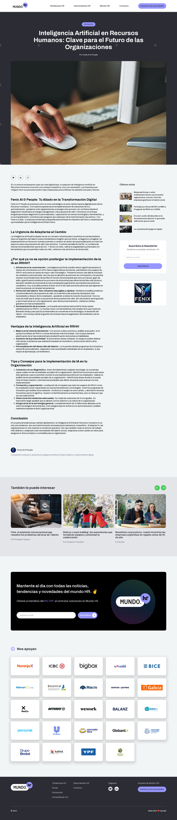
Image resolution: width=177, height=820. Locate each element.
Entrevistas (57, 792)
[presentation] (157, 487)
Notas (55, 788)
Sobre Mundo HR (81, 783)
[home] (19, 6)
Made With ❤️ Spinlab (157, 811)
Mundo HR (105, 6)
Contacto (124, 6)
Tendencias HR (59, 783)
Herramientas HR (82, 6)
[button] (57, 6)
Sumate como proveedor (152, 6)
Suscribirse (85, 615)
